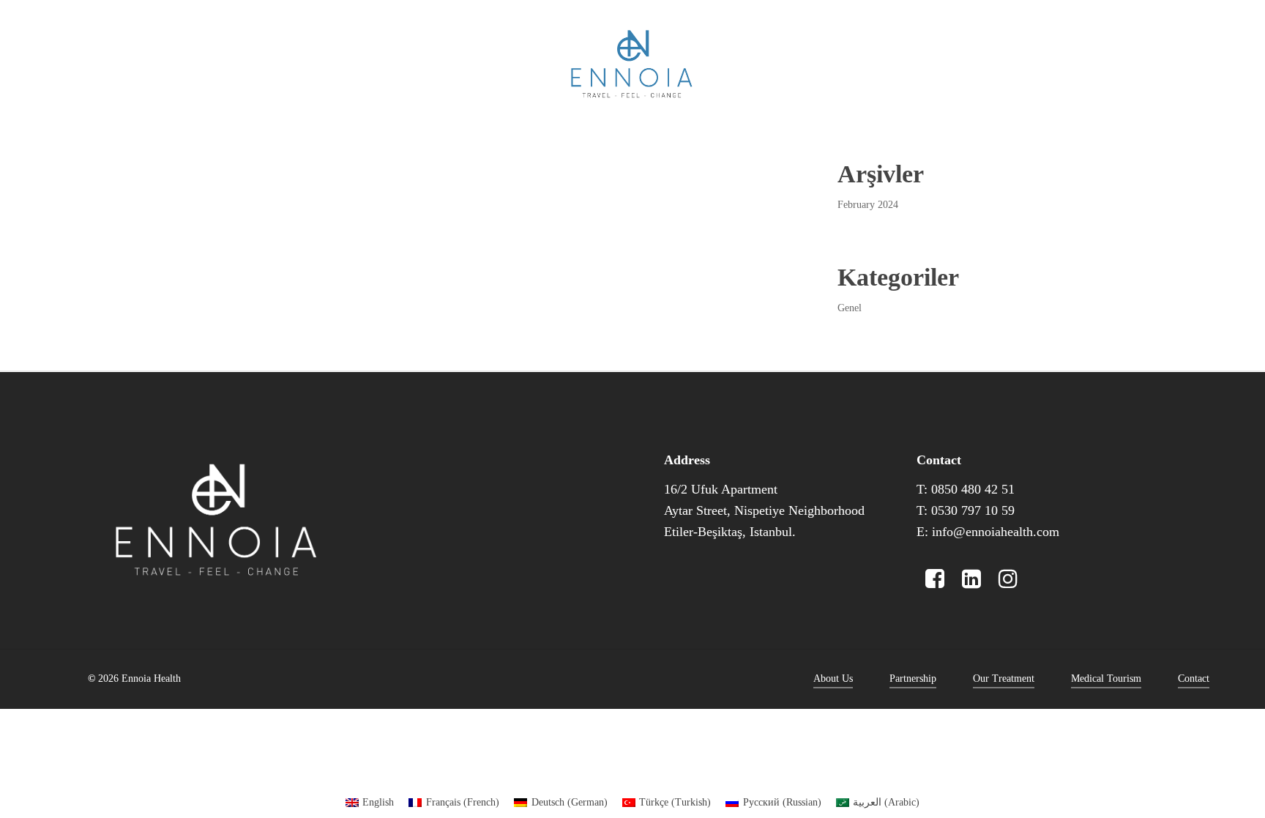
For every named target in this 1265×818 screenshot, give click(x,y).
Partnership (912, 678)
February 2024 (867, 204)
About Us (833, 678)
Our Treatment (1003, 678)
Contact (1193, 678)
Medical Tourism (1106, 678)
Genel (849, 307)
